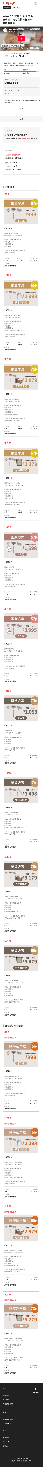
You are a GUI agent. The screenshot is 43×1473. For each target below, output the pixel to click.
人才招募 (6, 1399)
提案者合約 (7, 1423)
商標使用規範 (8, 1404)
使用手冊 (6, 1441)
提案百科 (6, 1446)
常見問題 (6, 1437)
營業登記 (14, 56)
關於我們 (6, 1395)
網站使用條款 (8, 1419)
